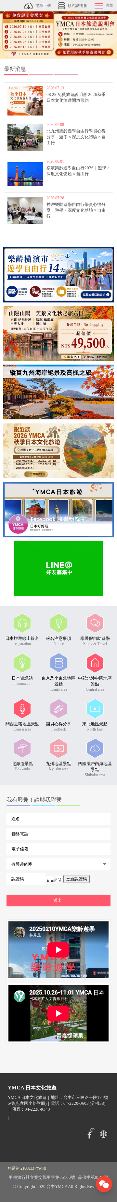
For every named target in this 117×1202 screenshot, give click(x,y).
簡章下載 (43, 5)
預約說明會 (77, 5)
